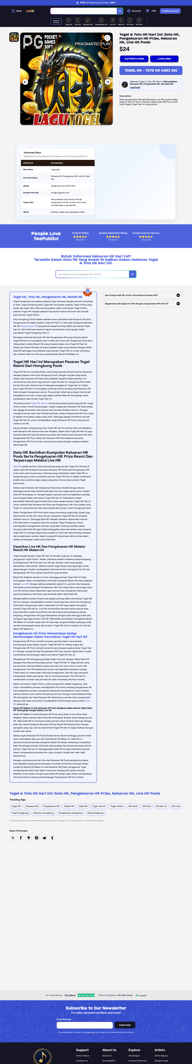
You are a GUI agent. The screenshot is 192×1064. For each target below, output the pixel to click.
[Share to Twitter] (13, 837)
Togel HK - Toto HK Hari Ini (151, 70)
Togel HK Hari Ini (39, 403)
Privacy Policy (90, 1032)
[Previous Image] (25, 82)
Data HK (17, 466)
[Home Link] (30, 11)
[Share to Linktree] (28, 837)
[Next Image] (108, 82)
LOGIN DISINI (164, 59)
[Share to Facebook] (20, 837)
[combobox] (83, 11)
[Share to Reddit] (44, 837)
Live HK (25, 584)
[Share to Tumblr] (52, 837)
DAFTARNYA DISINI (134, 59)
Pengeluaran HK (29, 326)
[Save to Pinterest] (36, 837)
